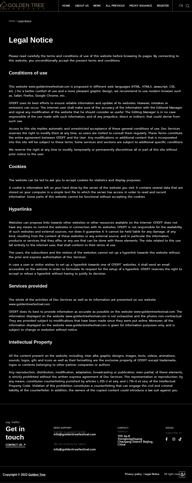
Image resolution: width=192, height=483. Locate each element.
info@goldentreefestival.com (75, 434)
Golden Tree (37, 474)
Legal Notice (152, 474)
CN (181, 5)
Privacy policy (133, 474)
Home (12, 21)
